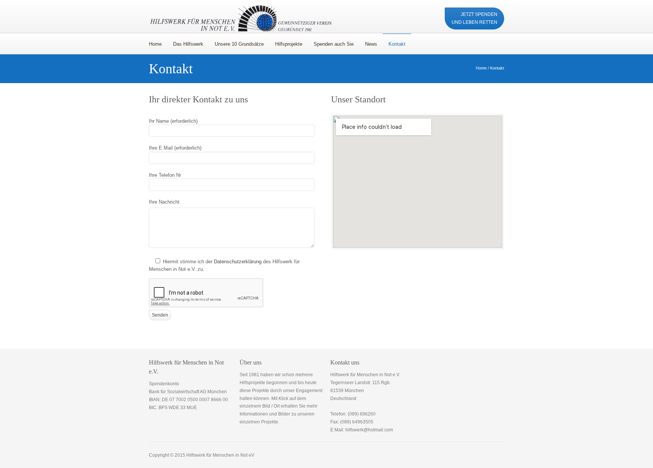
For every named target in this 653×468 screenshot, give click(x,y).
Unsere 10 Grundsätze (239, 44)
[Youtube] (413, 14)
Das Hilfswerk (188, 44)
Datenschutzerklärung (238, 261)
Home (155, 44)
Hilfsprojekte (288, 44)
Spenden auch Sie (334, 44)
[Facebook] (398, 14)
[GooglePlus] (427, 14)
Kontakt (394, 42)
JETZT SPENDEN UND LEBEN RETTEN (474, 18)
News (371, 44)
